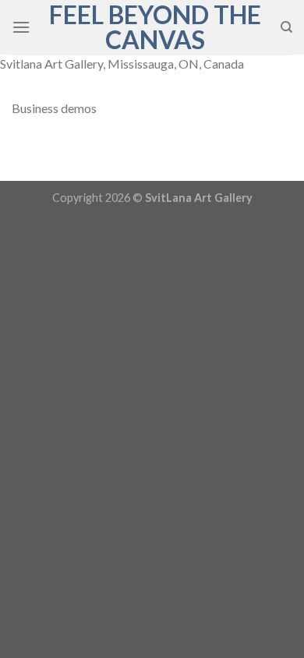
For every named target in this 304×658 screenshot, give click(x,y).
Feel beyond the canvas (155, 27)
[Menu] (21, 27)
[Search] (286, 27)
